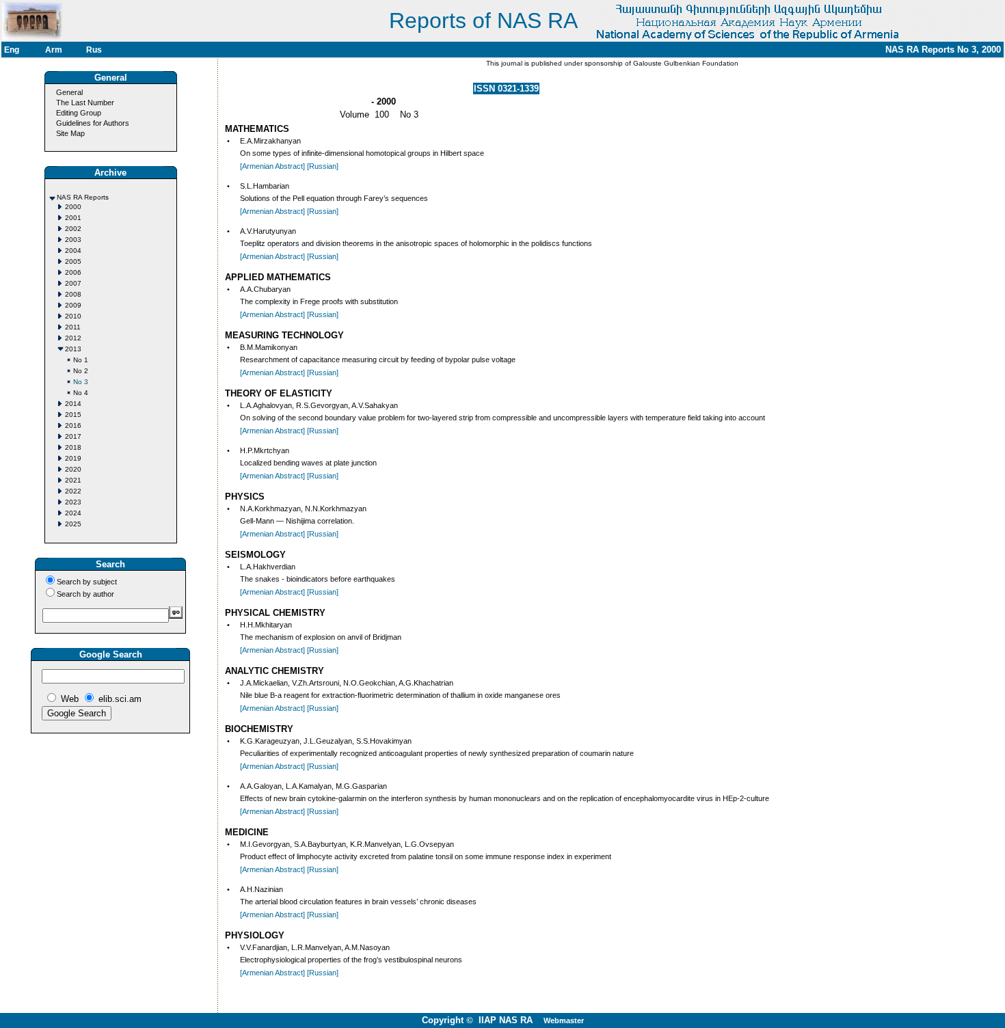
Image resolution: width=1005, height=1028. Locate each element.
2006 (73, 272)
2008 (73, 294)
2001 (73, 217)
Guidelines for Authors (92, 123)
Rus (94, 50)
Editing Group (78, 113)
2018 (73, 447)
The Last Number (85, 102)
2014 (73, 403)
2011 (73, 327)
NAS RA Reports (83, 197)
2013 (73, 349)
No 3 (80, 381)
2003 (73, 239)
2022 (73, 491)
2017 (73, 436)
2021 (73, 480)
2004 (73, 250)
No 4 (80, 392)
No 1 (80, 360)
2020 (73, 469)
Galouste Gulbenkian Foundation (684, 63)
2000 (73, 207)
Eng (11, 50)
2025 (73, 524)
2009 (73, 305)
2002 (73, 228)
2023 (73, 502)
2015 (73, 414)
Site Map (70, 133)
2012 (73, 338)
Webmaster (564, 1020)
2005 (73, 261)
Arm (53, 50)
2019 (73, 458)
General (69, 92)
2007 (73, 283)
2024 (73, 513)
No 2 (80, 371)
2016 (73, 425)
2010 (73, 316)
